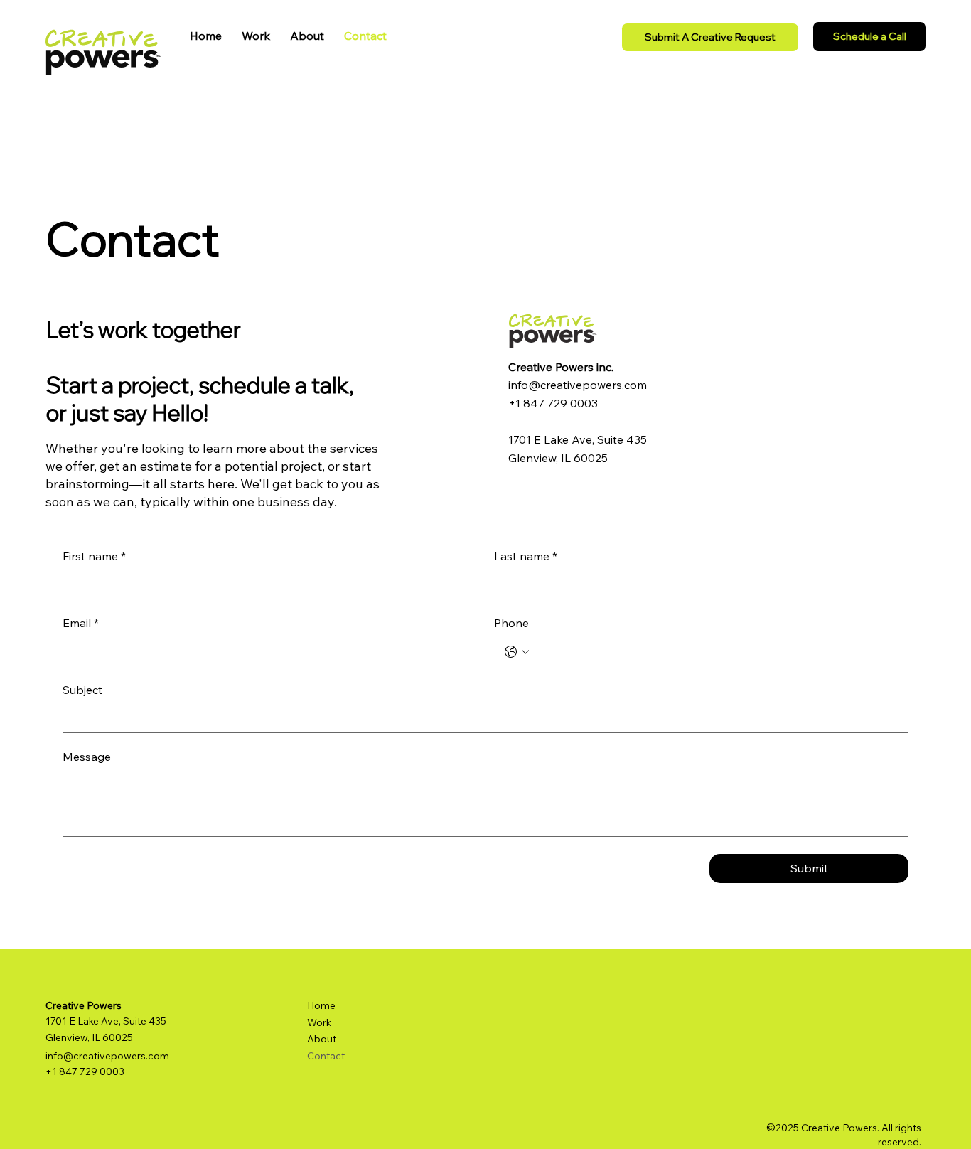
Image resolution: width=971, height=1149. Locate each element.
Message (87, 758)
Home (321, 1005)
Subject (82, 691)
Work (319, 1022)
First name (94, 557)
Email (81, 624)
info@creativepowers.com (577, 385)
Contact (326, 1055)
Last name (525, 557)
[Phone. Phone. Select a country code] (517, 652)
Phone (511, 624)
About (321, 1038)
